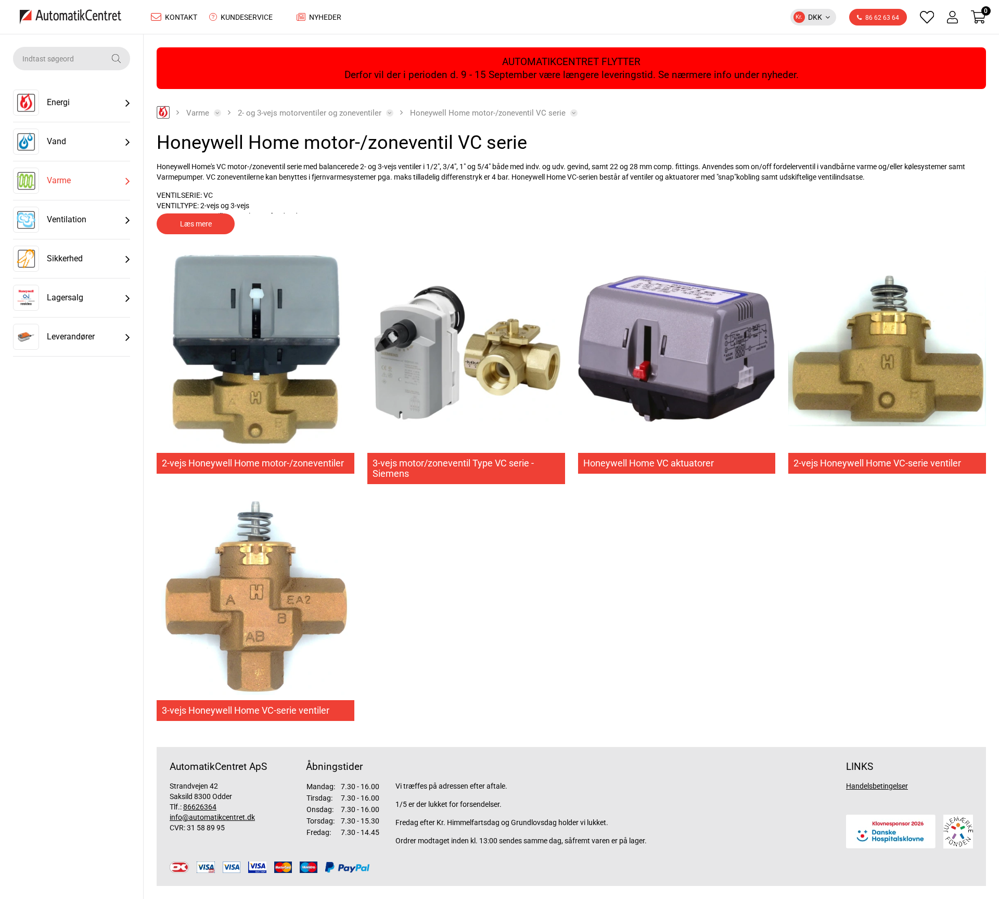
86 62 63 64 (882, 17)
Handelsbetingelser (877, 786)
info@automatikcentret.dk (212, 817)
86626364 (199, 807)
